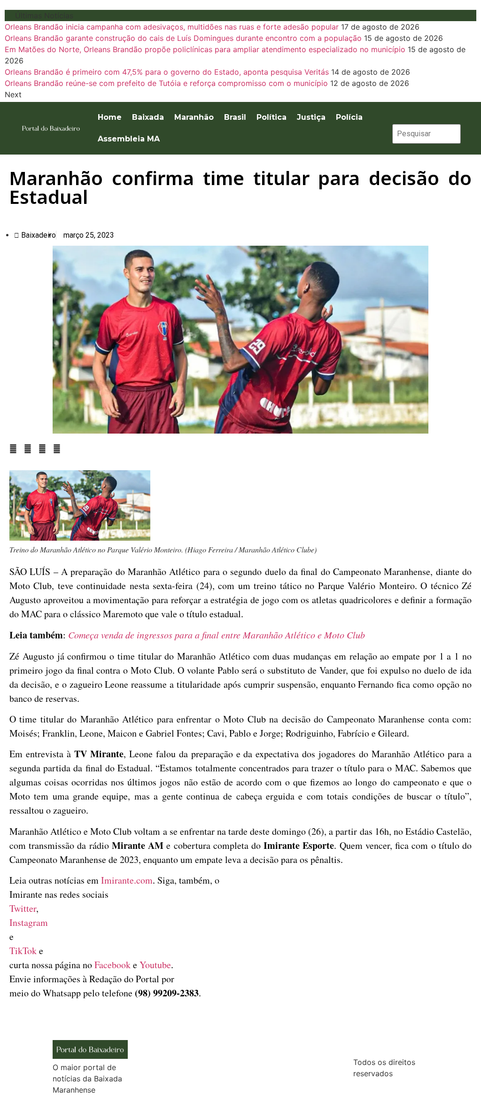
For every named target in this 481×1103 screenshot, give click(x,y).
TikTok (23, 950)
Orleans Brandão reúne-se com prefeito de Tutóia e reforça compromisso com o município (166, 83)
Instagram (28, 922)
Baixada (148, 117)
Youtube (155, 964)
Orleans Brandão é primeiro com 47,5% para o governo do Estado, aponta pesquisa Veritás (167, 72)
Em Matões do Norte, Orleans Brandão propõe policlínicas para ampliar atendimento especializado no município (205, 49)
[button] (13, 448)
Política (271, 117)
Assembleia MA (129, 138)
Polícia (349, 117)
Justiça (311, 117)
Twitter (22, 908)
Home (110, 117)
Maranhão (194, 117)
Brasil (235, 117)
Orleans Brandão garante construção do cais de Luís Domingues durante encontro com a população (183, 38)
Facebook (112, 964)
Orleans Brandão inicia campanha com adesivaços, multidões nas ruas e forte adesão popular (172, 26)
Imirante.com (127, 880)
